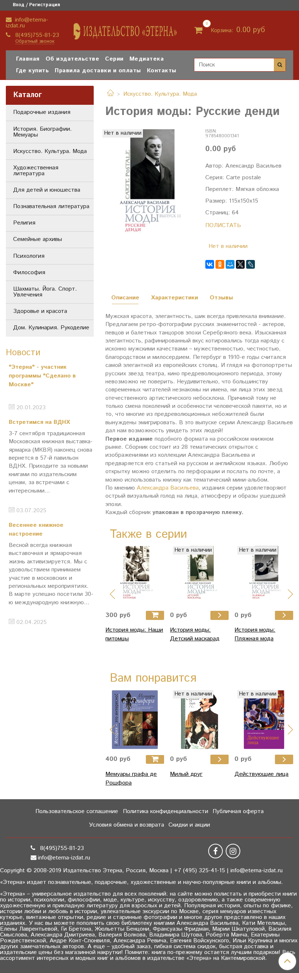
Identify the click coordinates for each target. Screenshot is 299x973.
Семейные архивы (37, 239)
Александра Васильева (168, 488)
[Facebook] (215, 851)
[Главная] (110, 94)
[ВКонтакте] (209, 264)
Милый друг (186, 774)
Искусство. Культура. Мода (160, 94)
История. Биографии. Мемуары (42, 132)
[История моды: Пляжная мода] (263, 575)
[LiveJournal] (250, 264)
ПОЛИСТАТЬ (223, 225)
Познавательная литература (51, 206)
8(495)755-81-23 (36, 35)
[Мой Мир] (230, 264)
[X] (240, 264)
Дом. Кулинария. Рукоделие (51, 327)
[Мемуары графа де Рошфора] (134, 719)
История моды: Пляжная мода (254, 634)
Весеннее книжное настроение (36, 529)
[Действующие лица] (263, 719)
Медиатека (146, 59)
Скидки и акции (189, 825)
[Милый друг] (199, 719)
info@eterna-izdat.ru (27, 23)
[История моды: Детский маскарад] (199, 575)
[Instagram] (233, 851)
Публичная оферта (238, 811)
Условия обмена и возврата (126, 825)
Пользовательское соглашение (76, 811)
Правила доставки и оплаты (98, 70)
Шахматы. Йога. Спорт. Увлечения (45, 292)
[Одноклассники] (219, 264)
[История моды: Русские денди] (149, 188)
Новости (23, 352)
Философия (29, 272)
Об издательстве (73, 59)
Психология (28, 256)
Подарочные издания (41, 112)
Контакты (161, 70)
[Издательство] (126, 28)
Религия (24, 223)
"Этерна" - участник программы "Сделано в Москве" (42, 376)
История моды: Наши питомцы (134, 634)
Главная (28, 59)
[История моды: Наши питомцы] (134, 575)
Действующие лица (261, 774)
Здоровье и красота (40, 311)
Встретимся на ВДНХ (39, 422)
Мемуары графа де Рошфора (131, 778)
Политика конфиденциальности (165, 811)
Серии (114, 59)
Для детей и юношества (46, 190)
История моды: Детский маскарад (195, 634)
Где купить (32, 70)
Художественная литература (35, 171)
